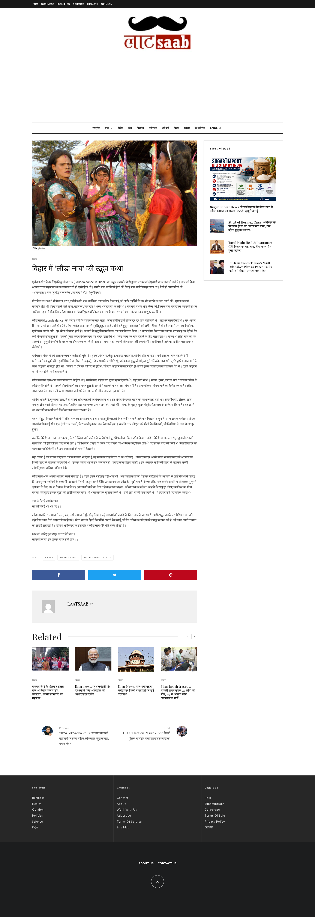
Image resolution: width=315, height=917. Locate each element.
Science (78, 4)
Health (92, 4)
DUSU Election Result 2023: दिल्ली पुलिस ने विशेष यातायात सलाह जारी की (146, 733)
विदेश (36, 4)
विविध (187, 128)
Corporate (212, 809)
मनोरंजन (153, 128)
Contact (122, 797)
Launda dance (69, 558)
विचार (176, 128)
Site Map (123, 827)
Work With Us (127, 809)
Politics (63, 4)
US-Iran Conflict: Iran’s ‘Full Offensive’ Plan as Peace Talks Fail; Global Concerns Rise (250, 267)
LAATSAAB (78, 604)
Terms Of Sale (215, 815)
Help (208, 797)
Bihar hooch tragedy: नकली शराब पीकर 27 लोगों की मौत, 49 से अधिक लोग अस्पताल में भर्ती (178, 692)
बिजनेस (140, 128)
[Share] (58, 575)
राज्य (107, 128)
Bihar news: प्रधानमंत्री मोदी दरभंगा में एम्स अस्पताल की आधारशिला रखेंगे (93, 690)
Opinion (106, 4)
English (216, 128)
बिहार (34, 259)
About (121, 803)
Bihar (49, 558)
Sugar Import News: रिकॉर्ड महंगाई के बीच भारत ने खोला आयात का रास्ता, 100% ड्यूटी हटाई (241, 209)
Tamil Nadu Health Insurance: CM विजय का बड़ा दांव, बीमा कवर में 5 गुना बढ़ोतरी (250, 246)
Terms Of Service (129, 821)
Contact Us (167, 863)
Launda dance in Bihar (98, 558)
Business (47, 4)
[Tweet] (114, 575)
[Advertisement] (157, 90)
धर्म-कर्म (165, 128)
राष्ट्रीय (96, 128)
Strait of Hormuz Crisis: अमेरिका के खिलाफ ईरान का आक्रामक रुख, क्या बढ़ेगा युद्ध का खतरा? (252, 226)
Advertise (124, 815)
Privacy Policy (215, 821)
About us (146, 863)
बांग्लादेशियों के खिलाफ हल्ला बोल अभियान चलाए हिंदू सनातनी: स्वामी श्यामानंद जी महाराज (48, 692)
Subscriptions (214, 803)
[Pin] (170, 575)
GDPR (209, 827)
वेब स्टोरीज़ (200, 128)
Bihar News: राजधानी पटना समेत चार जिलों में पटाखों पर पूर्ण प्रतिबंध (136, 690)
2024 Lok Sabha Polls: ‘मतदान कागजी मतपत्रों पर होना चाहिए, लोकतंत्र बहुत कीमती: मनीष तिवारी (84, 735)
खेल (130, 128)
